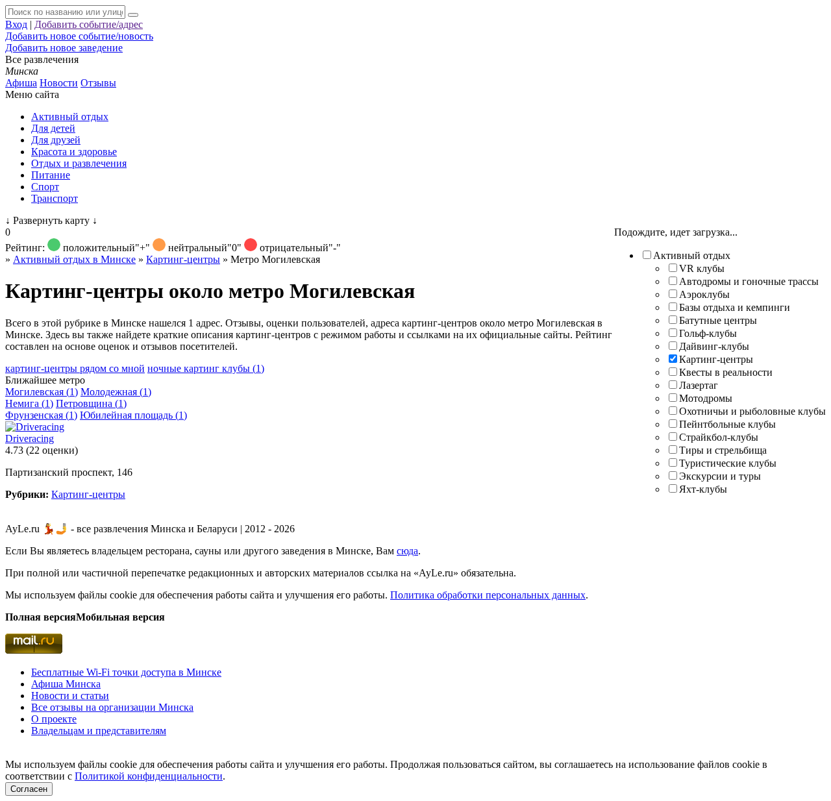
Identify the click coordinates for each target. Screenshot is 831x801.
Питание (50, 174)
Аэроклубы (704, 294)
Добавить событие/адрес (88, 24)
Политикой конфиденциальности (149, 776)
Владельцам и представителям (98, 730)
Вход (16, 24)
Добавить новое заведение (64, 47)
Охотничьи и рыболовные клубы (752, 411)
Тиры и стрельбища (723, 450)
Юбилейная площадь (133, 415)
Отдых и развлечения (79, 163)
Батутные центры (718, 320)
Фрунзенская (41, 415)
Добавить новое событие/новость (79, 36)
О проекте (54, 718)
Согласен (28, 789)
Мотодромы (705, 398)
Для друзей (56, 139)
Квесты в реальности (726, 372)
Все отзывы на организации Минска (112, 707)
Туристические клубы (727, 463)
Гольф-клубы (708, 333)
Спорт (45, 186)
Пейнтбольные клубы (727, 424)
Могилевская (41, 391)
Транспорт (54, 198)
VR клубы (702, 268)
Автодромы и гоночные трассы (749, 281)
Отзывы (98, 82)
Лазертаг (698, 385)
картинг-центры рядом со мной (75, 368)
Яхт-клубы (703, 489)
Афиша (21, 82)
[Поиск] (133, 15)
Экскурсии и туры (720, 476)
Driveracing (29, 438)
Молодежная (116, 391)
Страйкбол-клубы (718, 437)
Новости (59, 82)
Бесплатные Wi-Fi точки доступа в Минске (126, 672)
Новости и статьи (70, 695)
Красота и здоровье (74, 151)
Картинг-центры (716, 359)
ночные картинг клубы (205, 368)
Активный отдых (69, 116)
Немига (29, 403)
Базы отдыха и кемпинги (734, 307)
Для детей (53, 128)
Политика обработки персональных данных (488, 594)
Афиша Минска (66, 683)
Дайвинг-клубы (714, 346)
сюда (407, 550)
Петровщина (91, 403)
